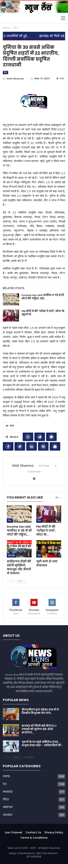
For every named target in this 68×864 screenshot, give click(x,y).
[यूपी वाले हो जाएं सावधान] (48, 549)
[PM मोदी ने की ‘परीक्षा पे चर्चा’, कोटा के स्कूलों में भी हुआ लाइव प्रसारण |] (11, 315)
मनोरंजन (7, 807)
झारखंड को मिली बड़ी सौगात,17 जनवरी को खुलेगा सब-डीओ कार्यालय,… (39, 729)
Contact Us (33, 832)
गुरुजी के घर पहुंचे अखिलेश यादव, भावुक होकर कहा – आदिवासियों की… (42, 743)
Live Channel (13, 832)
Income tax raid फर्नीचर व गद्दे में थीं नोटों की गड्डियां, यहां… (43, 296)
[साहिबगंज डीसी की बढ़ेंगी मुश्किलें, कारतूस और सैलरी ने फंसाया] (19, 549)
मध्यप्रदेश (8, 792)
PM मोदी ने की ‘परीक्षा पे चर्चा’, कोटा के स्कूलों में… (43, 312)
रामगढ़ (6, 776)
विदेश (6, 799)
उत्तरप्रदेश (7, 815)
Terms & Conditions (34, 838)
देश (5, 72)
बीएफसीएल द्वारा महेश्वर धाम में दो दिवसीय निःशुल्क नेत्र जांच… (40, 711)
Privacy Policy (54, 832)
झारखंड (11, 555)
